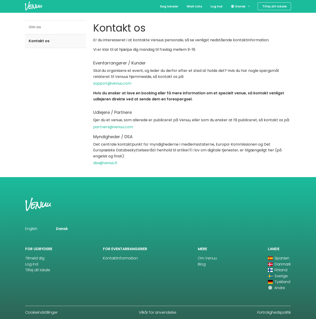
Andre (279, 287)
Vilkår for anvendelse (157, 312)
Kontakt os (39, 41)
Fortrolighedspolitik (274, 312)
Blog (202, 264)
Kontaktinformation (120, 258)
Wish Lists (194, 6)
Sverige (281, 276)
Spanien (281, 258)
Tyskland (282, 281)
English (31, 228)
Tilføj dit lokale (274, 6)
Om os (35, 27)
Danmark (282, 264)
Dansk (240, 6)
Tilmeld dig (34, 258)
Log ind (216, 6)
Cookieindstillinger (41, 312)
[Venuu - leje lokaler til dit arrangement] (33, 5)
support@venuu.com (112, 83)
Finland (280, 270)
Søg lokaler (169, 6)
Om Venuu (207, 258)
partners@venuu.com (113, 127)
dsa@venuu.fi (105, 163)
